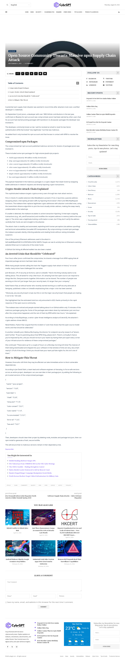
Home (27, 12)
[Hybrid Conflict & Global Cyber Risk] (17, 517)
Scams (104, 207)
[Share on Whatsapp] (36, 73)
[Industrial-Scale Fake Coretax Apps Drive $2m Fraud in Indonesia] (43, 548)
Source (53, 485)
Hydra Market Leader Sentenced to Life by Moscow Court (29, 470)
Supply (60, 485)
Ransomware (104, 203)
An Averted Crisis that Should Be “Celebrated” (24, 96)
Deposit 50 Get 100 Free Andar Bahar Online (101, 98)
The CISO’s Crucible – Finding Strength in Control (26, 467)
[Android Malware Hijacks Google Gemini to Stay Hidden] (17, 548)
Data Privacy (104, 190)
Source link (9, 449)
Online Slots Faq (91, 106)
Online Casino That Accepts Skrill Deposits (100, 114)
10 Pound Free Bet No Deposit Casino (98, 122)
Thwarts (68, 485)
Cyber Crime (67, 12)
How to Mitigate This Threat (18, 100)
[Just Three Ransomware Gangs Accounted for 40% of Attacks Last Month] (43, 517)
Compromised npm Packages (19, 88)
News (32, 12)
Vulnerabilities (49, 12)
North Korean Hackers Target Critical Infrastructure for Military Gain (33, 476)
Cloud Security (104, 182)
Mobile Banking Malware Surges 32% (22, 461)
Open (45, 485)
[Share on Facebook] (22, 73)
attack (9, 485)
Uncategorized (104, 220)
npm (40, 485)
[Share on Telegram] (40, 73)
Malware (59, 12)
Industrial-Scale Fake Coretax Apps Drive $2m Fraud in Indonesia (43, 561)
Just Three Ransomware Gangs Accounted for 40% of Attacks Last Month (43, 530)
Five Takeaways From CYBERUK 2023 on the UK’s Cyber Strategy (32, 464)
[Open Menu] (6, 12)
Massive (33, 485)
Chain (15, 485)
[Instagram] (16, 647)
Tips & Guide (78, 12)
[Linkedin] (119, 12)
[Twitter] (12, 647)
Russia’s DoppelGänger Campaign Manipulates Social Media (30, 473)
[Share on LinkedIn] (31, 73)
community (24, 485)
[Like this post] (18, 73)
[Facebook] (7, 647)
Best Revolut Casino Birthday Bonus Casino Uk (101, 130)
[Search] (7, 5)
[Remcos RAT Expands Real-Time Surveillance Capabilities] (69, 548)
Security (38, 12)
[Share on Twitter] (27, 73)
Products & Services (91, 12)
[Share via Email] (45, 73)
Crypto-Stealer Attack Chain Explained (22, 92)
